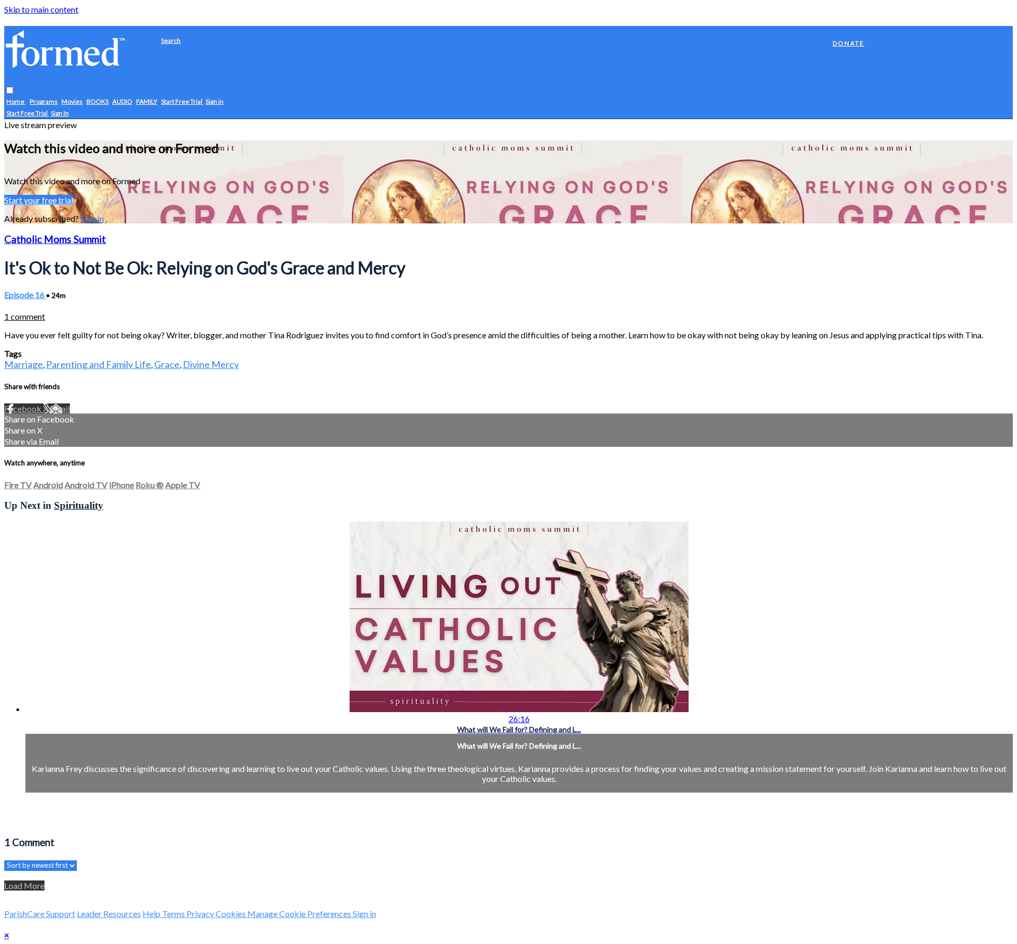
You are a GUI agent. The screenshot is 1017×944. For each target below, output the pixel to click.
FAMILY (146, 102)
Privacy (201, 914)
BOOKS (97, 102)
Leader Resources (109, 914)
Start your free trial (38, 200)
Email (60, 408)
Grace (167, 364)
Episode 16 (25, 295)
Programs (44, 102)
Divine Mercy (211, 364)
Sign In (60, 114)
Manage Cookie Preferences (300, 914)
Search (171, 40)
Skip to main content (41, 9)
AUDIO (122, 102)
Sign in (215, 102)
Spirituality (78, 505)
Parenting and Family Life (98, 364)
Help (152, 914)
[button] (9, 90)
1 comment (24, 316)
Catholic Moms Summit (55, 239)
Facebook (23, 408)
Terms (174, 914)
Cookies (231, 914)
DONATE (848, 43)
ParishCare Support (39, 914)
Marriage (23, 364)
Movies (72, 102)
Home (15, 102)
